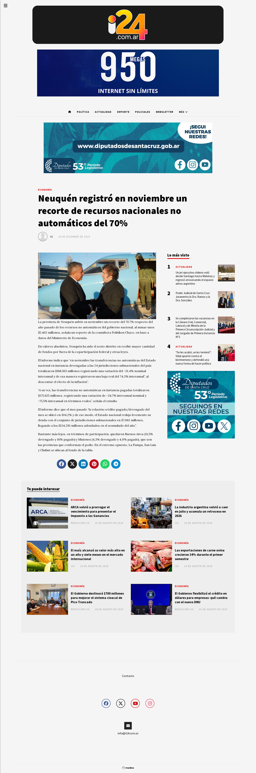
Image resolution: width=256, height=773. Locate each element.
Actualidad (103, 112)
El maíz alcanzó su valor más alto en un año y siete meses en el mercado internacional (98, 554)
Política (83, 112)
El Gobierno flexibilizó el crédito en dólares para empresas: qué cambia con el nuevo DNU (201, 597)
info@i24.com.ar (128, 733)
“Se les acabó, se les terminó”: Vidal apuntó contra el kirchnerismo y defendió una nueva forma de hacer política (193, 357)
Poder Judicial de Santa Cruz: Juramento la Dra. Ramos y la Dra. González (193, 296)
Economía (45, 189)
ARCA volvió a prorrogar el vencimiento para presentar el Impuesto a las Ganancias (93, 511)
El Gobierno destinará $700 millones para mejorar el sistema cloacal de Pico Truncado (97, 597)
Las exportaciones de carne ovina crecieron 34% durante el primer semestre (200, 554)
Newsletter (164, 112)
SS (51, 236)
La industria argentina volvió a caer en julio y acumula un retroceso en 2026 (201, 511)
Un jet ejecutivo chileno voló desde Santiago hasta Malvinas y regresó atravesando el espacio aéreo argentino (195, 278)
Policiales (142, 112)
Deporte (123, 112)
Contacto (128, 676)
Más (182, 112)
